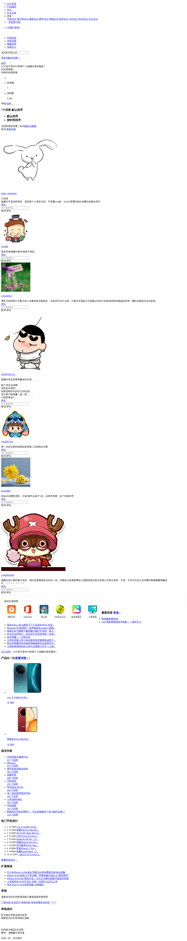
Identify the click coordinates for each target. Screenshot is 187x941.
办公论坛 (93, 19)
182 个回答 (12, 796)
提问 (3, 63)
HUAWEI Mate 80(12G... (28, 833)
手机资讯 (11, 781)
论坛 (9, 10)
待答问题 (11, 41)
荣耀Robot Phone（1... (27, 851)
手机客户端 (14, 22)
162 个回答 (12, 808)
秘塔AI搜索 (30, 126)
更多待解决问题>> (10, 58)
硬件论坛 (44, 19)
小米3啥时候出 (14, 799)
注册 (10, 27)
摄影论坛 (34, 19)
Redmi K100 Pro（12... (27, 839)
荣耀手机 (11, 775)
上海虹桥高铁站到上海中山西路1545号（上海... (31, 646)
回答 (8, 103)
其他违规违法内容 (40, 902)
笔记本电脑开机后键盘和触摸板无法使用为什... (31, 643)
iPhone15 (11, 763)
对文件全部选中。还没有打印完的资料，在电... (31, 634)
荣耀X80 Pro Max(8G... (27, 830)
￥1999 (10, 744)
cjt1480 (4, 246)
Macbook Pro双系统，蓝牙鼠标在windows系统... (31, 628)
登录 (16, 27)
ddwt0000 (6, 491)
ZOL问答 (11, 13)
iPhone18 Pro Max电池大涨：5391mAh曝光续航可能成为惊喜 (38, 878)
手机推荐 (11, 805)
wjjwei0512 (6, 296)
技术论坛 (83, 19)
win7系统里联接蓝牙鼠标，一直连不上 (121, 622)
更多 (117, 612)
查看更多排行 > (9, 860)
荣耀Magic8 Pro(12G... (27, 842)
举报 (53, 902)
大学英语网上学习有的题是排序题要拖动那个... (31, 640)
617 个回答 (12, 760)
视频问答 (11, 44)
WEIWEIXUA (8, 374)
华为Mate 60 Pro (15, 787)
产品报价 (11, 7)
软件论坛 (63, 19)
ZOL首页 (11, 3)
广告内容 (6, 902)
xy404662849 (7, 575)
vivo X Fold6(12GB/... (27, 827)
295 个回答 (12, 772)
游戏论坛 (53, 19)
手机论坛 (11, 19)
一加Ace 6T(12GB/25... (29, 854)
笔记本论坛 (23, 19)
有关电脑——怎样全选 (18, 637)
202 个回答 (12, 790)
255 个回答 (12, 784)
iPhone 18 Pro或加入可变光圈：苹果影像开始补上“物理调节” (38, 875)
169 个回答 (12, 802)
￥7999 (10, 702)
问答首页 (11, 38)
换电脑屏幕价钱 (110, 619)
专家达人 (11, 47)
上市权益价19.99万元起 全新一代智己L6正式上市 (32, 881)
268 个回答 (12, 778)
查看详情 (22, 658)
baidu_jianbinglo (9, 193)
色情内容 (25, 902)
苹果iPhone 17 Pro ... (26, 848)
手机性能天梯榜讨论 (17, 757)
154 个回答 (12, 814)
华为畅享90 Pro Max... (27, 845)
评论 (3, 204)
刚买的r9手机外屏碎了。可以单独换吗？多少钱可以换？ (36, 811)
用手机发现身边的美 (17, 769)
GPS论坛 (73, 19)
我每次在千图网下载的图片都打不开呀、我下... (31, 631)
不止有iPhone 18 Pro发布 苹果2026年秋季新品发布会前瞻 (36, 872)
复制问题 (11, 129)
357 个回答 (12, 765)
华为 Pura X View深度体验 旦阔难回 (25, 884)
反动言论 (15, 902)
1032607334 (7, 441)
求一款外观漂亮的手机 (18, 793)
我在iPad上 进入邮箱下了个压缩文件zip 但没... (30, 625)
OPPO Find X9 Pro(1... (27, 836)
